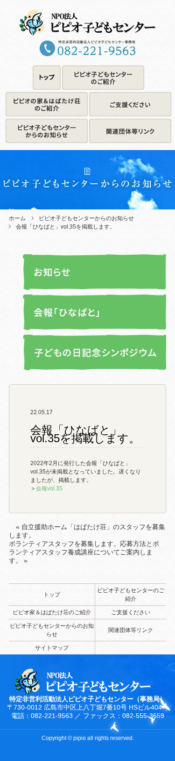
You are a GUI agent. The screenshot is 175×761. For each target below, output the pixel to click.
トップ (51, 594)
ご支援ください (130, 612)
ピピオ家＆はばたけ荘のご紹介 (52, 612)
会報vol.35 (49, 488)
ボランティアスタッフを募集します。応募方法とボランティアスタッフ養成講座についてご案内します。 (84, 552)
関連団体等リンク (130, 630)
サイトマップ (52, 648)
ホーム (17, 218)
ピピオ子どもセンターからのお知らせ (86, 218)
